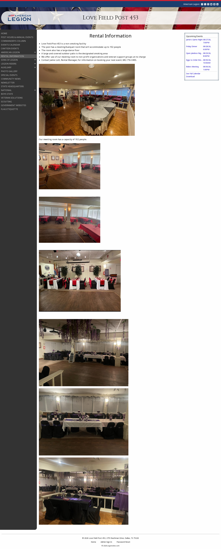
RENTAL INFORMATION (12, 56)
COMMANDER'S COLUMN (13, 41)
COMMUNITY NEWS (11, 78)
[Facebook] (202, 4)
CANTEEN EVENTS (10, 48)
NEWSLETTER (7, 82)
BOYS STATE (7, 94)
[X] (205, 4)
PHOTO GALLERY (9, 71)
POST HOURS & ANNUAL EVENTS (17, 37)
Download (190, 76)
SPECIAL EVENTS (9, 75)
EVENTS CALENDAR (10, 44)
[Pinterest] (214, 4)
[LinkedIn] (217, 4)
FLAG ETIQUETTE (9, 109)
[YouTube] (211, 4)
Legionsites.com (113, 546)
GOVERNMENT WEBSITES (13, 105)
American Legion (191, 4)
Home (93, 542)
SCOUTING (6, 101)
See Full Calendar (193, 73)
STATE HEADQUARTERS (12, 86)
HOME (4, 33)
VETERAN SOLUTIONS (12, 97)
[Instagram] (208, 4)
